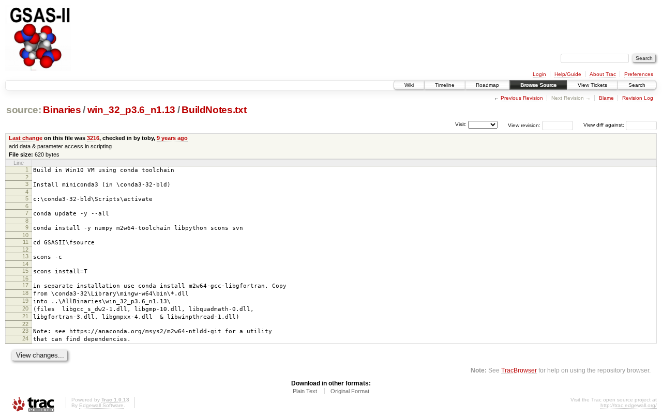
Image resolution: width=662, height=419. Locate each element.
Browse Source (538, 85)
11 (25, 242)
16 (25, 278)
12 (25, 249)
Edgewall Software (101, 405)
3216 (93, 138)
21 (25, 316)
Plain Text (305, 391)
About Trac (603, 74)
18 (25, 293)
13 (25, 256)
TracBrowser (519, 370)
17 (25, 285)
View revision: (524, 125)
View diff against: (604, 125)
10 (25, 235)
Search (636, 85)
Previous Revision (522, 98)
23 (25, 331)
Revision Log (637, 98)
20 (25, 308)
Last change (25, 138)
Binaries (62, 109)
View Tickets (592, 85)
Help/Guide (567, 74)
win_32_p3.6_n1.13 (131, 109)
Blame (606, 98)
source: (23, 109)
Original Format (349, 391)
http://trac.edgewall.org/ (628, 405)
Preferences (638, 74)
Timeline (445, 85)
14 (25, 264)
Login (539, 74)
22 (25, 324)
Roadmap (487, 85)
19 (25, 301)
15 (25, 271)
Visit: (461, 124)
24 (25, 338)
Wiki (409, 85)
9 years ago (172, 138)
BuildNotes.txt (214, 109)
